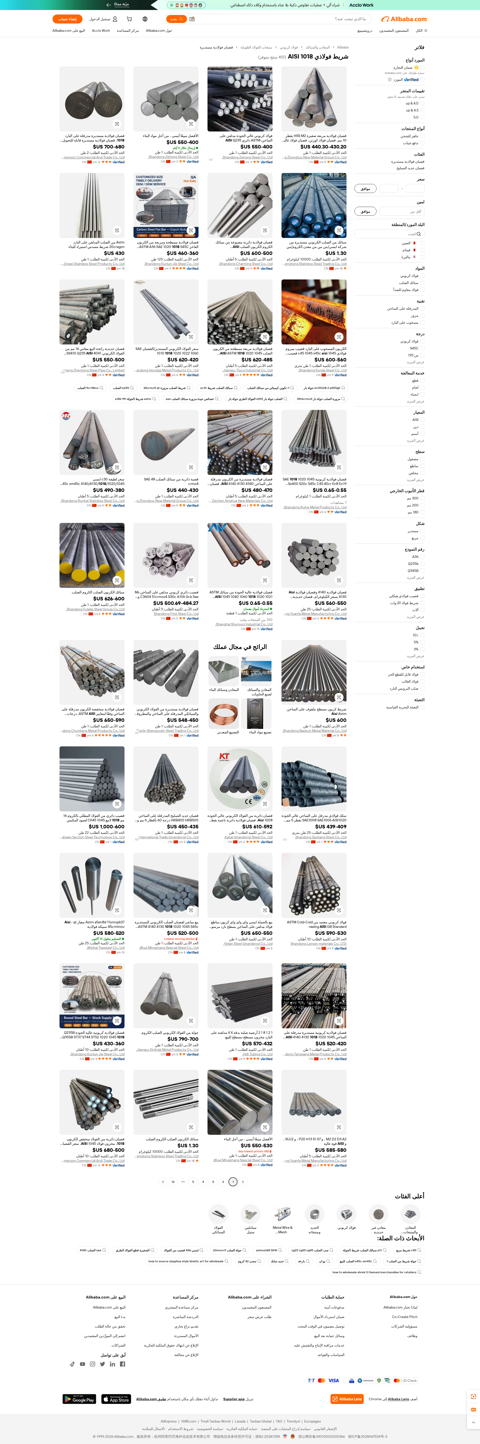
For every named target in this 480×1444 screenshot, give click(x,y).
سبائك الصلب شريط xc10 (216, 388)
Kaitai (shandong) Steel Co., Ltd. (248, 837)
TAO (279, 1421)
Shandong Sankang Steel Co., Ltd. (320, 837)
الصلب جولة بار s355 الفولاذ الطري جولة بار (255, 399)
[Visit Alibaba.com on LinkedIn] (113, 1364)
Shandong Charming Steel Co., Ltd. (245, 264)
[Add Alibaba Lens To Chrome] (347, 1399)
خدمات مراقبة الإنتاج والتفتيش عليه (319, 1345)
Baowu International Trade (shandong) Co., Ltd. (166, 837)
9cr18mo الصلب (87, 388)
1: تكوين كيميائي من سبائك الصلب (268, 388)
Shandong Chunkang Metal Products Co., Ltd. (92, 731)
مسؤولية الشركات (404, 1326)
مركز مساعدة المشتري (181, 1307)
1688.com (188, 1421)
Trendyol (293, 1421)
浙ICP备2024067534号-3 (367, 1437)
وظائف (412, 1336)
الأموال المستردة (186, 1336)
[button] (192, 19)
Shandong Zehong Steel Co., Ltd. (247, 157)
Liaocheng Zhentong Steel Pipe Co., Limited (92, 370)
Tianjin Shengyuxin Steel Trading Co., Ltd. (167, 731)
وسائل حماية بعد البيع (329, 1336)
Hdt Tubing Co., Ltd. (257, 1054)
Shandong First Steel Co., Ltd (176, 614)
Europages (312, 1421)
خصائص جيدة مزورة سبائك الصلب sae (190, 399)
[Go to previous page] (243, 1181)
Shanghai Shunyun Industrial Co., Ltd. (243, 624)
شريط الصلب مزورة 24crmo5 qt (165, 388)
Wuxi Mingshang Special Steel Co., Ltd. (168, 948)
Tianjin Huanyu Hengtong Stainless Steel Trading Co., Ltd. (314, 264)
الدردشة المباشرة (185, 1317)
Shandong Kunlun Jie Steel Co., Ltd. (171, 264)
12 (173, 1182)
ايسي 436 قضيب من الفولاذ (181, 1250)
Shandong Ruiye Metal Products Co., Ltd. (314, 507)
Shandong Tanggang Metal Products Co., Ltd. (314, 1054)
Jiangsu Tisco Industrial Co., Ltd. (247, 370)
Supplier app (234, 1399)
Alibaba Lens (398, 1399)
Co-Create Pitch (405, 1317)
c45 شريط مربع (406, 1250)
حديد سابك (277, 1261)
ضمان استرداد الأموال (328, 1317)
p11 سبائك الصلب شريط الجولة (362, 1250)
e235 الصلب (121, 388)
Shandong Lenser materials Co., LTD (318, 944)
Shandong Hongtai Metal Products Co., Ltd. (166, 370)
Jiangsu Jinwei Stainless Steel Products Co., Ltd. (92, 264)
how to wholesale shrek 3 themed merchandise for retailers (374, 1272)
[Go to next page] (163, 1181)
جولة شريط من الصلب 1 (401, 1261)
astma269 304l (266, 1250)
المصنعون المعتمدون (257, 1307)
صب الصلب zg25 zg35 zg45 (310, 1250)
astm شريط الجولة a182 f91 (133, 399)
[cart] (128, 20)
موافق (365, 188)
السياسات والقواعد (331, 1355)
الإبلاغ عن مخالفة (186, 1355)
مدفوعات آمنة (334, 1307)
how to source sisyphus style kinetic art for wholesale (186, 1261)
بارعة (301, 1261)
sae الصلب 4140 (90, 1250)
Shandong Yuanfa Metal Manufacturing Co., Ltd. (314, 614)
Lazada (240, 1421)
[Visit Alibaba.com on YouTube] (83, 1364)
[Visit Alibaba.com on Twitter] (103, 1364)
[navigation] (389, 615)
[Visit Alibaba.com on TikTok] (73, 1364)
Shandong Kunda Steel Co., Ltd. (322, 370)
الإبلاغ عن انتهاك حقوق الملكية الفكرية (171, 1345)
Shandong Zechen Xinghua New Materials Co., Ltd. (240, 501)
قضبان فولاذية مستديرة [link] (216, 47)
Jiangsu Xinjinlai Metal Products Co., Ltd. (167, 1050)
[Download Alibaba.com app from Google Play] (79, 1399)
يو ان (322, 1261)
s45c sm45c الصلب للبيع (356, 1261)
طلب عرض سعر (260, 1317)
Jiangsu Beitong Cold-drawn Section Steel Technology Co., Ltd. (92, 837)
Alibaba (342, 47)
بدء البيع (120, 1317)
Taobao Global (261, 1421)
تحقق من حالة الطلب (110, 1326)
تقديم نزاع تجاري (186, 1326)
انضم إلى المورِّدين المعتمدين (105, 1336)
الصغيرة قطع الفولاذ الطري (133, 1250)
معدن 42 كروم (247, 1261)
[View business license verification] (285, 1436)
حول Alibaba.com (404, 1297)
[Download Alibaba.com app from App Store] (116, 1399)
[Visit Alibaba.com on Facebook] (123, 1364)
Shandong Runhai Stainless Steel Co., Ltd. (92, 501)
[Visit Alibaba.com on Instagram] (93, 1364)
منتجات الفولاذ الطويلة (256, 47)
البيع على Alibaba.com (109, 1307)
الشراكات (119, 1345)
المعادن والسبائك (318, 47)
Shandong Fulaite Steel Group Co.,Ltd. (95, 609)
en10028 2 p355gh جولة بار (322, 388)
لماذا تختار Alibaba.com (401, 1307)
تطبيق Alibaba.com (151, 1399)
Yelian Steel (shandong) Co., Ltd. (247, 944)
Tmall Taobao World (215, 1421)
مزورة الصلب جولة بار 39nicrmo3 (318, 399)
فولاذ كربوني (289, 47)
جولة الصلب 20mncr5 (227, 1250)
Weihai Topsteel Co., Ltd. (105, 948)
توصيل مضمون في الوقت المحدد (321, 1326)
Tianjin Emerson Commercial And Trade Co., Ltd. (92, 157)
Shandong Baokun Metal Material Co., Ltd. (314, 731)
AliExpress (169, 1421)
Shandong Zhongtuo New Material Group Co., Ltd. (314, 157)
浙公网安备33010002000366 (321, 1437)
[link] (473, 1396)
